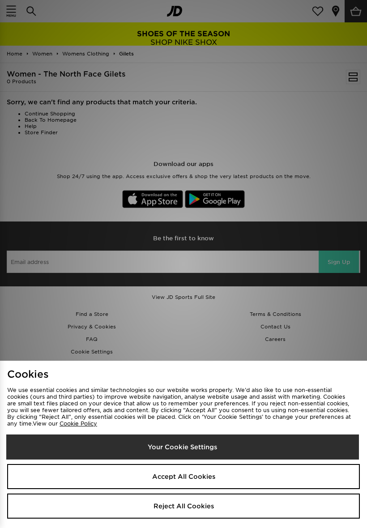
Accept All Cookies (183, 476)
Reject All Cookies (184, 506)
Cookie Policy (78, 423)
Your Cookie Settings (182, 447)
